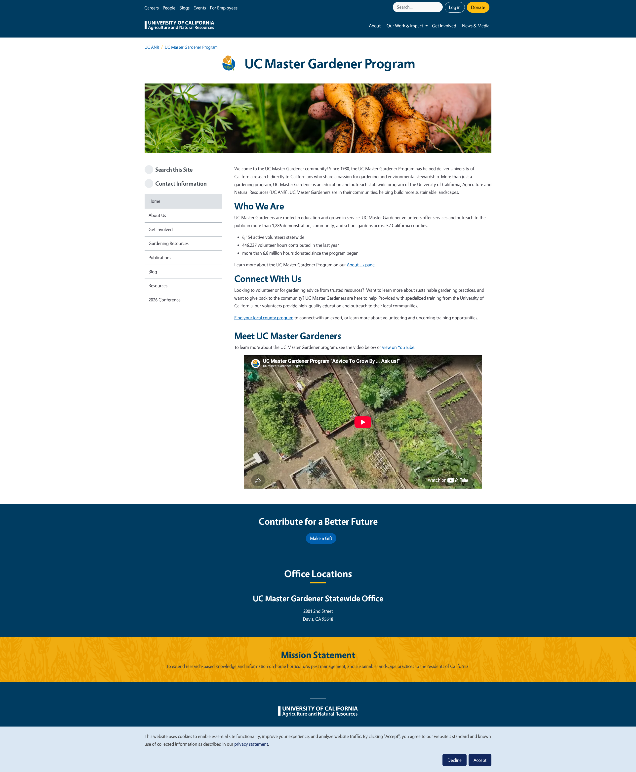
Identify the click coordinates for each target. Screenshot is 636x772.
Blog (153, 272)
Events (200, 8)
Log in (455, 7)
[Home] (179, 26)
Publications (160, 257)
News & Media (475, 26)
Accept (480, 760)
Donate (478, 7)
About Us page (361, 265)
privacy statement (251, 744)
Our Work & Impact (405, 26)
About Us (157, 215)
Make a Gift (321, 538)
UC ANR (152, 47)
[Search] (439, 7)
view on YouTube (398, 347)
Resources (158, 285)
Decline (454, 760)
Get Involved (444, 26)
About (375, 26)
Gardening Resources (169, 243)
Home (154, 201)
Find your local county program (263, 318)
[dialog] (318, 749)
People (169, 8)
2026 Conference (165, 300)
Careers (151, 8)
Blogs (184, 8)
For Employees (224, 8)
